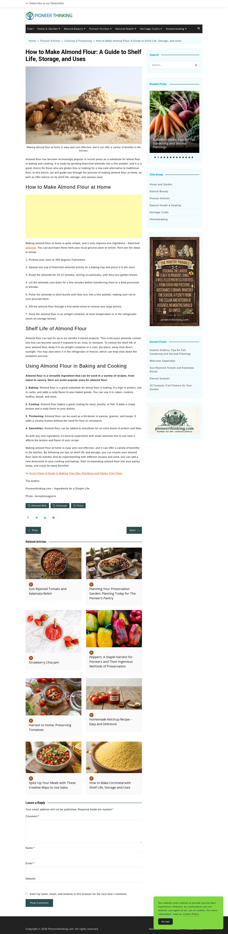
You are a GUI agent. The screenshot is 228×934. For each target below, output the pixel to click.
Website (31, 878)
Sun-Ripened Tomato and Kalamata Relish (172, 370)
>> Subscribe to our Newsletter (45, 3)
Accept (165, 921)
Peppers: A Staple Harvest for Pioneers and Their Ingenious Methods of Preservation (111, 661)
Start (30, 28)
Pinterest (54, 517)
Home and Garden (161, 184)
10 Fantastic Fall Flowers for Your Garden (171, 387)
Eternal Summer (160, 378)
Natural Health (125, 28)
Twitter (37, 517)
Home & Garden (48, 28)
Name (30, 848)
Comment (32, 816)
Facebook (29, 517)
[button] (155, 157)
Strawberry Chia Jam (44, 662)
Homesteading (175, 28)
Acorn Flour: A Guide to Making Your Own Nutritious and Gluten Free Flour (75, 473)
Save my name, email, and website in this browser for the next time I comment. (78, 894)
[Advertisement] (84, 216)
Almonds (61, 505)
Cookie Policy (191, 914)
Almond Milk (39, 505)
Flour (80, 505)
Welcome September (162, 361)
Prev (35, 530)
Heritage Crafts (150, 28)
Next (132, 530)
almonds (31, 247)
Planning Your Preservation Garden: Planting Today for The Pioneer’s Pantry (112, 593)
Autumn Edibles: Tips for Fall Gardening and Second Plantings (174, 143)
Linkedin (46, 517)
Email (30, 863)
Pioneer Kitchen (99, 28)
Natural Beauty (73, 28)
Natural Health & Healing (165, 205)
